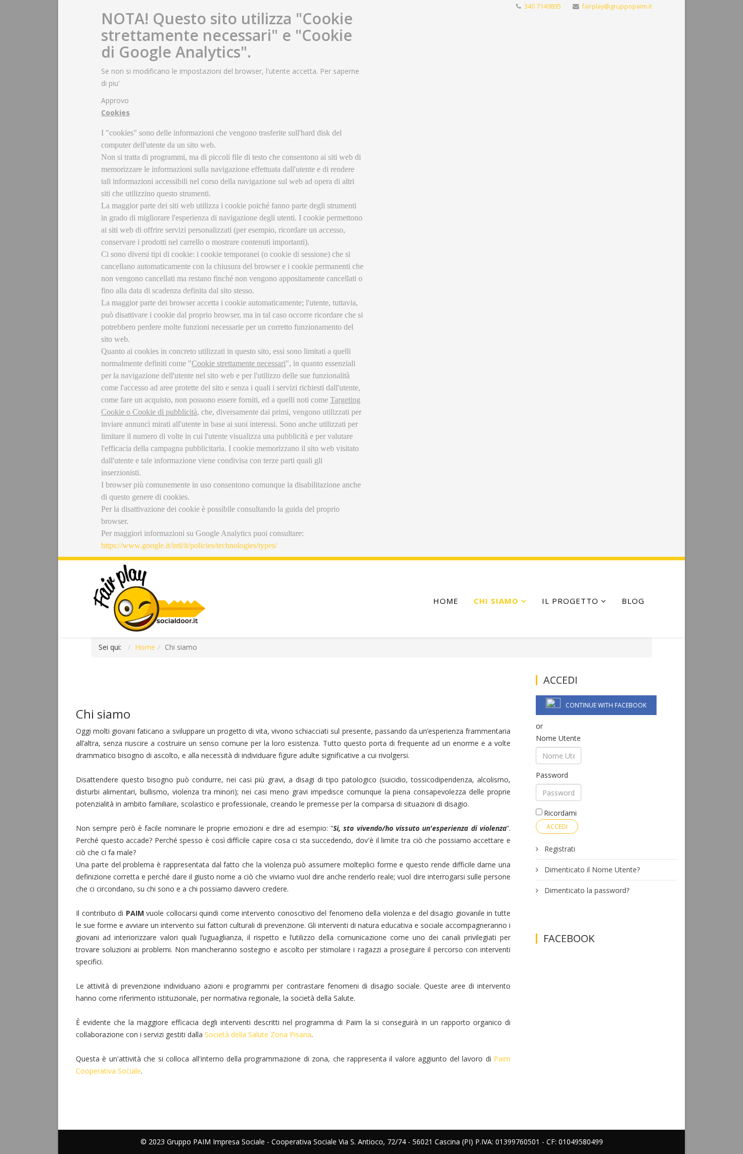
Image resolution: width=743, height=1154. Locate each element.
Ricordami (560, 813)
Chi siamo (496, 601)
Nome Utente (558, 738)
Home (445, 601)
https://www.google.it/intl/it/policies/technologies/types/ (189, 545)
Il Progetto (570, 601)
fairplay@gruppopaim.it (617, 6)
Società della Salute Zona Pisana (258, 1034)
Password (552, 775)
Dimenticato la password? (585, 890)
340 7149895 (542, 6)
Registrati (558, 849)
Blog (633, 601)
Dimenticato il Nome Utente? (591, 869)
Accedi (557, 826)
